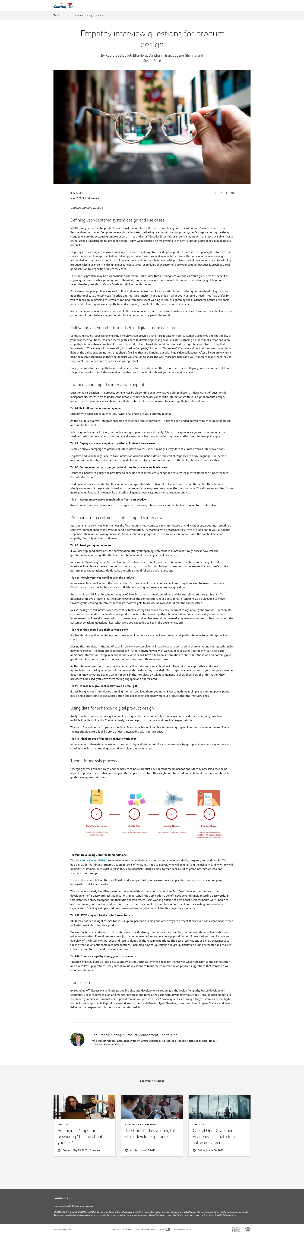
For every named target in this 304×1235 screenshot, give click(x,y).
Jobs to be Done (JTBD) (90, 860)
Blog (89, 15)
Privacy (116, 1229)
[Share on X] (215, 192)
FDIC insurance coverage (81, 1206)
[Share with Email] (232, 192)
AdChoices (127, 1229)
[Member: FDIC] (236, 1229)
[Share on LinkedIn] (221, 192)
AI (69, 15)
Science (78, 15)
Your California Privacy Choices (149, 1229)
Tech (56, 15)
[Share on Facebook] (226, 192)
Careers (100, 15)
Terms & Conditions (182, 1229)
